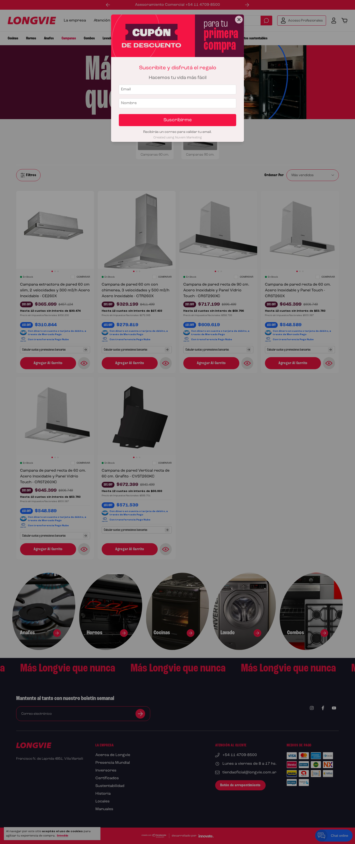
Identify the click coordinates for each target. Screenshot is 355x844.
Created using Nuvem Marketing (177, 137)
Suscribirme (177, 120)
